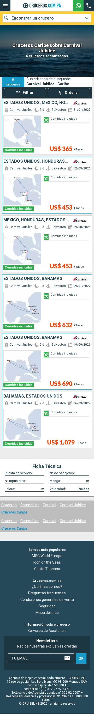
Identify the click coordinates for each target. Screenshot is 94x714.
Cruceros (9, 505)
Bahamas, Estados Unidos (32, 396)
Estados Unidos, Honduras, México (36, 161)
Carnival (49, 505)
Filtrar (28, 92)
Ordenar (72, 92)
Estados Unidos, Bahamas (32, 279)
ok (81, 658)
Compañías (29, 505)
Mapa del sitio (47, 613)
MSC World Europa (47, 556)
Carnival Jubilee (73, 505)
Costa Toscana (47, 569)
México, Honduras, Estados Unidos (36, 220)
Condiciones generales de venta (47, 600)
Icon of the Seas (47, 562)
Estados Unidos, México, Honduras (36, 103)
